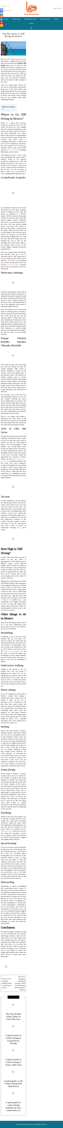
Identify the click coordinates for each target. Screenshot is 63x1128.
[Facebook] (1, 10)
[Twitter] (1, 13)
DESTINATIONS (45, 19)
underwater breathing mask (13, 651)
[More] (1, 25)
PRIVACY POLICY (6, 10)
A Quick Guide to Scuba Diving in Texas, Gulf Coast (13, 1062)
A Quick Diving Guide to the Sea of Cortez (7, 983)
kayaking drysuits (6, 831)
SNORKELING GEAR (30, 19)
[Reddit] (1, 16)
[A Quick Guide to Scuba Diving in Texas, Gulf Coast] (13, 1050)
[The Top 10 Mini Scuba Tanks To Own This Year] (13, 1004)
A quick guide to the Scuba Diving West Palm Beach (13, 1084)
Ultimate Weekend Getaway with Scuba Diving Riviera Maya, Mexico (20, 983)
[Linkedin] (1, 19)
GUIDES (56, 19)
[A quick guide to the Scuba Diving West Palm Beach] (13, 1071)
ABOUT (31, 23)
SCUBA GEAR (16, 19)
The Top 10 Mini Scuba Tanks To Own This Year (13, 1016)
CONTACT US (5, 6)
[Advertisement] (46, 45)
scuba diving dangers (13, 265)
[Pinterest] (1, 22)
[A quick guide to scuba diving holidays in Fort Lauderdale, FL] (13, 1093)
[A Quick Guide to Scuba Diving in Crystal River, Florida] (13, 1026)
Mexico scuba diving (12, 150)
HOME (6, 19)
